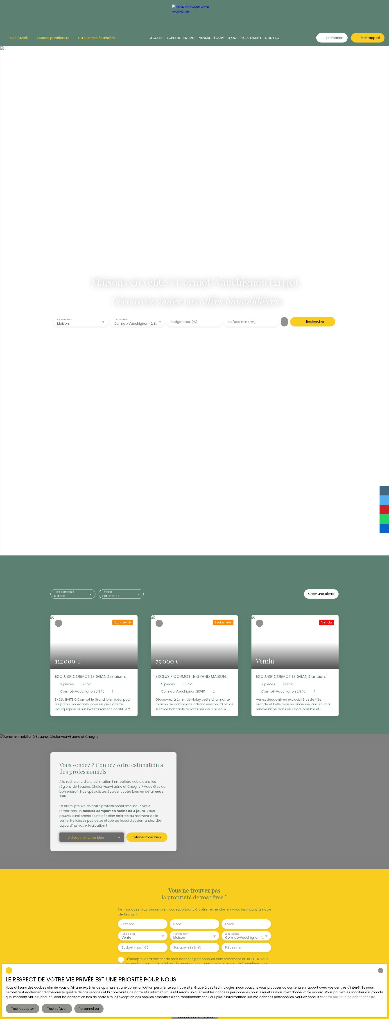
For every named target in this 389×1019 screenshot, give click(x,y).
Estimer (189, 38)
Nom (177, 924)
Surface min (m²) (242, 322)
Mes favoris (19, 38)
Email (229, 924)
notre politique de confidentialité (349, 997)
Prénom (128, 924)
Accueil (156, 38)
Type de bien (64, 319)
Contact (273, 38)
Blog (232, 38)
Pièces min (233, 947)
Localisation (121, 319)
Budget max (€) (184, 322)
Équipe (219, 38)
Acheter (173, 38)
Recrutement (251, 38)
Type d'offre (128, 933)
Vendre (205, 38)
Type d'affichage (64, 591)
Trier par (107, 591)
